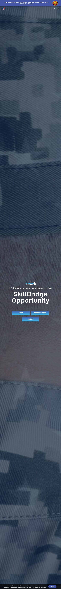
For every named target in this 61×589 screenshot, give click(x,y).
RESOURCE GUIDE (40, 313)
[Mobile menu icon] (57, 8)
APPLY (21, 313)
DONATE (30, 319)
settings (44, 587)
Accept (52, 586)
